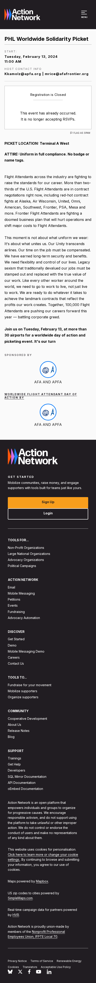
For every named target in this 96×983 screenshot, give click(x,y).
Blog (11, 737)
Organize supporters (23, 697)
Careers (14, 657)
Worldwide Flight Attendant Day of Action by (40, 395)
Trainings (14, 758)
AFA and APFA (48, 382)
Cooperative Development (27, 718)
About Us (14, 724)
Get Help (14, 764)
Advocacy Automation (24, 618)
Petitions (14, 599)
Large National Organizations (29, 554)
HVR (16, 915)
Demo (12, 645)
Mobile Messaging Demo (26, 651)
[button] (84, 16)
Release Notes (18, 731)
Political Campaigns (22, 566)
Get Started (16, 639)
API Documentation (21, 783)
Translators (30, 967)
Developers (16, 770)
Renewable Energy (69, 961)
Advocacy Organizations (26, 560)
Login (48, 513)
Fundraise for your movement (29, 685)
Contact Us (16, 663)
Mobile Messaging (21, 593)
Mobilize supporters (22, 691)
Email (11, 587)
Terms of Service (41, 961)
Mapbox (42, 881)
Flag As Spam (81, 132)
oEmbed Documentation (25, 789)
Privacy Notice (17, 961)
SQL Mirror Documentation (27, 776)
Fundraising (16, 612)
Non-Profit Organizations (26, 548)
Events (13, 605)
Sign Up (48, 502)
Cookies (13, 967)
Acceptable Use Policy (56, 967)
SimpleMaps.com (20, 898)
